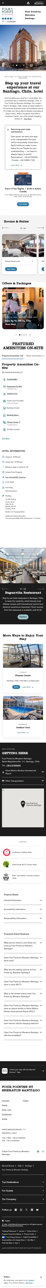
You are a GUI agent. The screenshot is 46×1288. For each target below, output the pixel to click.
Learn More (15, 165)
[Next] (40, 228)
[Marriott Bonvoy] (38, 3)
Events (4, 1119)
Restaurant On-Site (14, 386)
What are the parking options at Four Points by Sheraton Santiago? (20, 971)
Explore (23, 617)
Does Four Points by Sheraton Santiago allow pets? (21, 959)
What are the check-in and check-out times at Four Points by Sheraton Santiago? (20, 946)
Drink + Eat (6, 1110)
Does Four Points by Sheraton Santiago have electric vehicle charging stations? (21, 1022)
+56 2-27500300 (13, 765)
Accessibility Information (14, 909)
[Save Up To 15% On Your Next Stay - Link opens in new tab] (23, 308)
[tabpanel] (23, 585)
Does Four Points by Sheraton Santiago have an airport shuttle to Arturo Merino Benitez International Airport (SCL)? (21, 1008)
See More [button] (28, 119)
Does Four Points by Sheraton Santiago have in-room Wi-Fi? (21, 983)
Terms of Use (31, 1231)
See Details (24, 204)
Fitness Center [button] (13, 422)
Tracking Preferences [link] (9, 1231)
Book (16, 687)
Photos (25, 1101)
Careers (21, 1231)
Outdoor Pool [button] (12, 394)
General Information (12, 900)
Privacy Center (29, 1234)
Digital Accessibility (29, 1237)
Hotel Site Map (7, 1243)
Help (16, 1243)
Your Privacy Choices (13, 1237)
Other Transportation (14, 781)
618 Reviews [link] (11, 21)
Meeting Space (13, 415)
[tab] (12, 356)
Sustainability (12, 379)
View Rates (11, 269)
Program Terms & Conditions (11, 1234)
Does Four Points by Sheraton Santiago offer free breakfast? (21, 1034)
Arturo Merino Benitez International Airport (20, 772)
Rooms (4, 1105)
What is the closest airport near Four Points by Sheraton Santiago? (20, 995)
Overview (5, 1101)
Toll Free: (13, 1138)
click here (29, 1283)
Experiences (7, 1114)
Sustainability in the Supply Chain (13, 1240)
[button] (28, 3)
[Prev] (5, 228)
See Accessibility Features (15, 477)
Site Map (30, 1240)
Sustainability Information (15, 918)
